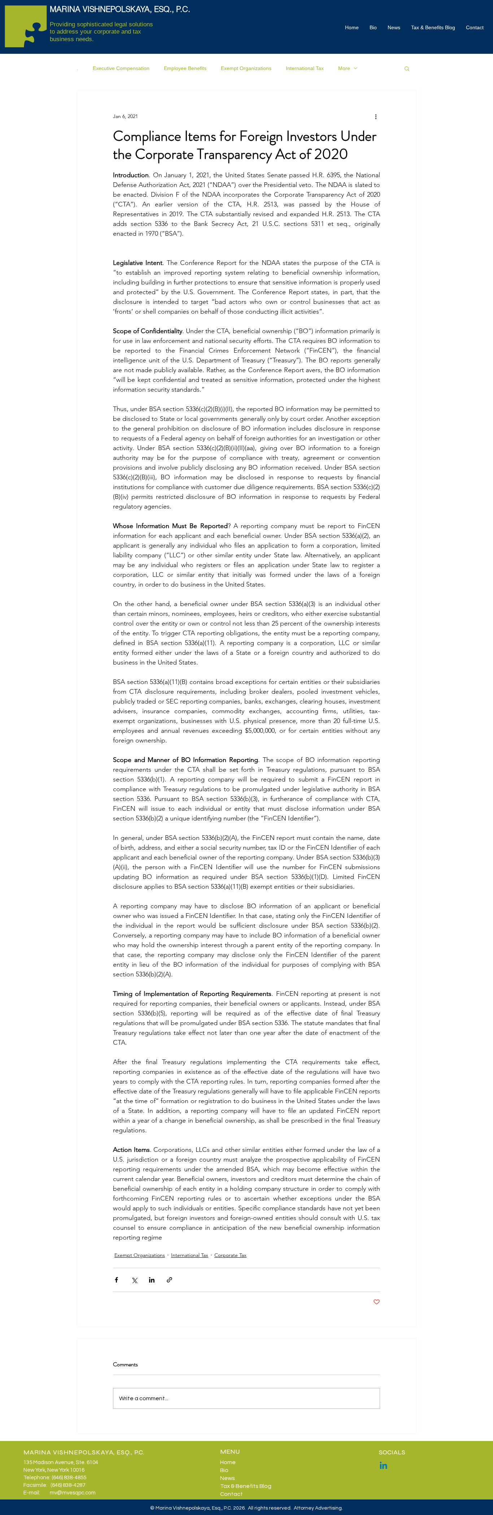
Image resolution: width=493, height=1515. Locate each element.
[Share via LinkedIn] (151, 1279)
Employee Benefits (185, 68)
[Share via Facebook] (116, 1279)
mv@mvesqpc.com (73, 1493)
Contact (231, 1494)
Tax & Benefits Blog (245, 1486)
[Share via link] (169, 1279)
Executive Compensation (121, 68)
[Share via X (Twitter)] (134, 1279)
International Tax (305, 68)
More (344, 68)
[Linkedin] (383, 1466)
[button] (406, 68)
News (227, 1478)
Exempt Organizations (246, 68)
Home (228, 1462)
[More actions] (375, 116)
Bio (224, 1470)
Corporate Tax (230, 1255)
